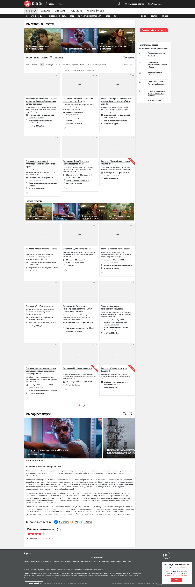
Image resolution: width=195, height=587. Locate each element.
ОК (176, 580)
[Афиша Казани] (33, 4)
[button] (124, 414)
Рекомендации (34, 201)
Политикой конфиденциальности (176, 576)
